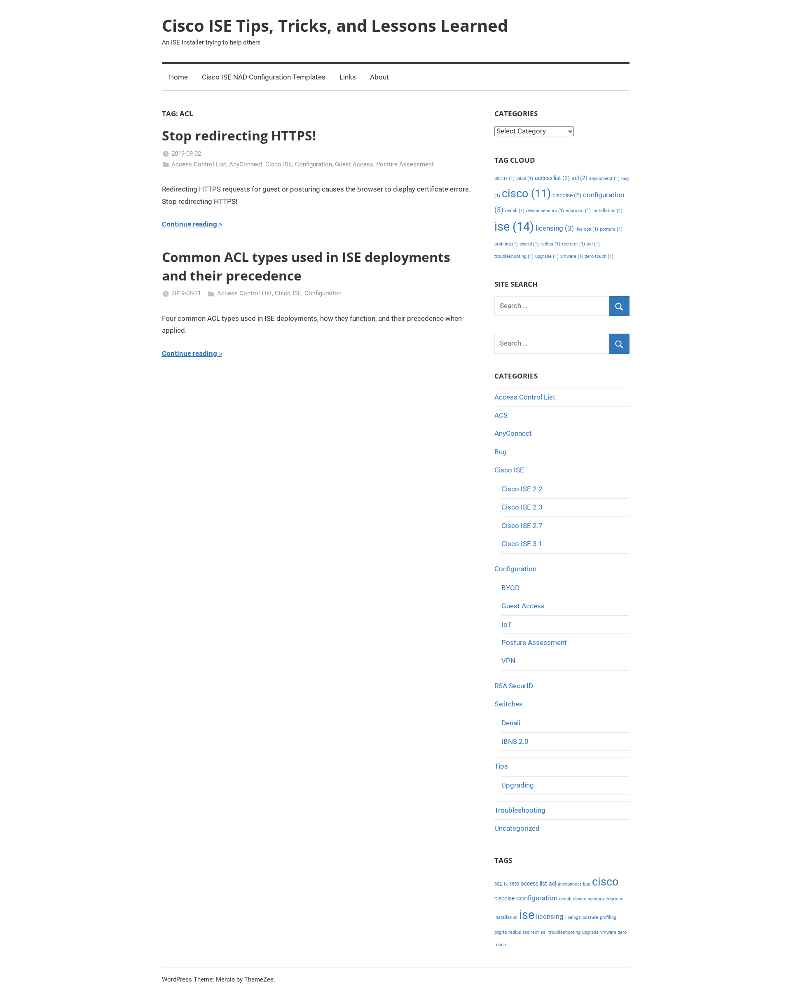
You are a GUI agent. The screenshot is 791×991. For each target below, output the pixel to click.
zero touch (599, 256)
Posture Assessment (405, 164)
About (379, 77)
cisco (526, 193)
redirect (573, 244)
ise (514, 227)
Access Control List (198, 164)
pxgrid (529, 244)
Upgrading (517, 785)
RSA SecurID (513, 686)
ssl (593, 244)
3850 (524, 178)
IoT (506, 624)
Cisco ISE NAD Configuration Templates (263, 77)
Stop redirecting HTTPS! (239, 135)
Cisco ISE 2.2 (522, 489)
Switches (508, 704)
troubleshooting (514, 256)
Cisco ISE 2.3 (522, 507)
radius (550, 244)
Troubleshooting (519, 810)
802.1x (504, 178)
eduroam (578, 210)
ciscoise (566, 195)
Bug (500, 452)
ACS (501, 415)
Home (178, 77)
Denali (510, 723)
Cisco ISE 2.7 (522, 525)
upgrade (547, 256)
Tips (501, 766)
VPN (508, 661)
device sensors (545, 210)
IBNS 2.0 (515, 741)
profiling (506, 244)
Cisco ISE (278, 164)
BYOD (510, 588)
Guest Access (354, 164)
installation (607, 210)
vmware (571, 256)
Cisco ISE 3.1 (522, 544)
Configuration (313, 164)
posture (611, 229)
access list (552, 178)
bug (586, 884)
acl (579, 178)
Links (347, 77)
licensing (555, 228)
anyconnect (604, 178)
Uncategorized (517, 828)
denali (514, 210)
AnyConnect (245, 164)
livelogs (587, 229)
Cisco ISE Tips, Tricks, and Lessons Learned (335, 25)
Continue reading (189, 224)
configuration (536, 898)
